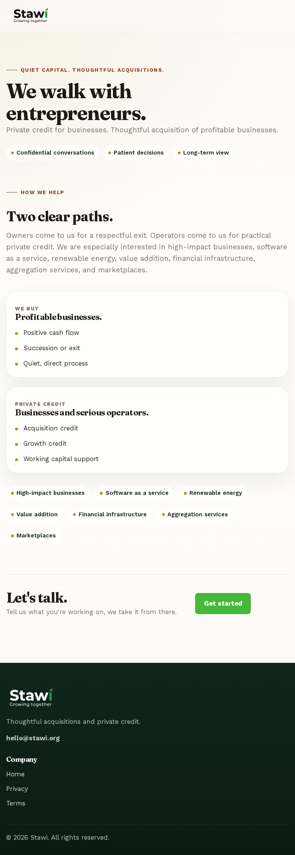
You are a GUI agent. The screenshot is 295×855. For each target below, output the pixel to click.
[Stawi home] (30, 16)
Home (15, 774)
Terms (15, 803)
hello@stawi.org (33, 738)
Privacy (17, 788)
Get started (223, 603)
